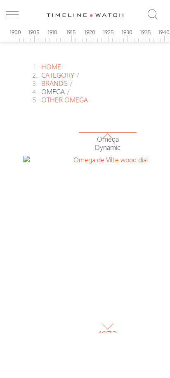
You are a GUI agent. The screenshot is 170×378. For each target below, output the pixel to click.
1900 (15, 32)
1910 (52, 32)
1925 (108, 32)
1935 (145, 32)
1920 (90, 32)
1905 (34, 32)
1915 (71, 32)
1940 (164, 32)
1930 (127, 32)
